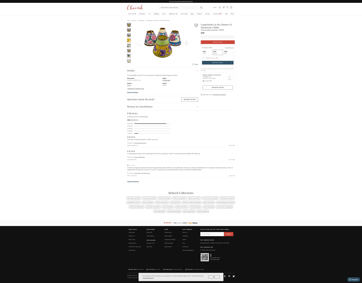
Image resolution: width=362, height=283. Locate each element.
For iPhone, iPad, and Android (207, 250)
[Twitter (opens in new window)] (234, 276)
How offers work (229, 47)
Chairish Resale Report (188, 250)
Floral (129, 85)
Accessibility (132, 250)
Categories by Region (170, 239)
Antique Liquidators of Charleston (209, 30)
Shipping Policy (133, 243)
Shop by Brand (168, 236)
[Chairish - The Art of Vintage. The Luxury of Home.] (135, 7)
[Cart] (231, 7)
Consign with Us (151, 243)
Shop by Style (168, 232)
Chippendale (166, 80)
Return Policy (132, 239)
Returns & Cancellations (162, 107)
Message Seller (218, 87)
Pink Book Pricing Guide (135, 246)
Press (183, 243)
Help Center (132, 232)
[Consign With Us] (224, 7)
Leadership (185, 236)
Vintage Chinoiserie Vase (139, 157)
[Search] (201, 7)
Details (162, 71)
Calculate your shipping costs (135, 88)
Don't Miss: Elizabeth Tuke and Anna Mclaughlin (181, 1)
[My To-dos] (220, 7)
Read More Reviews (133, 181)
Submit (228, 234)
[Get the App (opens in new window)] (204, 257)
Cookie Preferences (148, 278)
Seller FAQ (149, 246)
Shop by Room (168, 246)
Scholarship (185, 246)
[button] (227, 7)
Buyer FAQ (149, 232)
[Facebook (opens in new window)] (225, 276)
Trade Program (150, 236)
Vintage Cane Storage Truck (140, 143)
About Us (184, 232)
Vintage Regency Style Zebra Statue (142, 173)
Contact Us (132, 236)
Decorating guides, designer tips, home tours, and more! (214, 243)
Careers (184, 239)
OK (214, 277)
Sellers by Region (169, 243)
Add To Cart (217, 42)
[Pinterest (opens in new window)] (229, 276)
